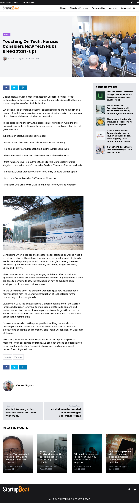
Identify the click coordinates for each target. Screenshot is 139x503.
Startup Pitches (79, 8)
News (63, 8)
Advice (113, 8)
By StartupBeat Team (14, 466)
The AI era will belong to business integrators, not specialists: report (120, 122)
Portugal (18, 357)
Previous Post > (75, 406)
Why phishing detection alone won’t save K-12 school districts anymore (86, 458)
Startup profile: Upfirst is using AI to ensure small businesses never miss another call (120, 95)
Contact (126, 8)
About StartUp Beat (9, 2)
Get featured (28, 2)
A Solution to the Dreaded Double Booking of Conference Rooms (66, 412)
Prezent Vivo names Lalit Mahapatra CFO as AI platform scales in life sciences (17, 458)
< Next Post (9, 406)
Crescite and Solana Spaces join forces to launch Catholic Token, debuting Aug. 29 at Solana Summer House (119, 136)
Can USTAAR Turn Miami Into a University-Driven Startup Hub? (119, 150)
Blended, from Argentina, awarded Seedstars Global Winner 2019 (21, 412)
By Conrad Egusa (16, 58)
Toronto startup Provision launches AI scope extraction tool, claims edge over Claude (120, 109)
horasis (7, 357)
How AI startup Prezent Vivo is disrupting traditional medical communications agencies (120, 457)
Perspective (98, 8)
